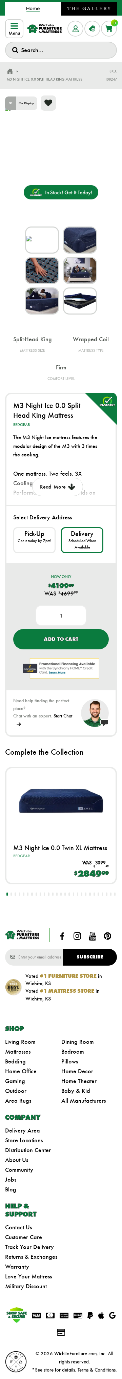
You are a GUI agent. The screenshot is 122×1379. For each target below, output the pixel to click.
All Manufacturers (83, 1100)
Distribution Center (28, 1150)
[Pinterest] (107, 936)
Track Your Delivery (29, 1247)
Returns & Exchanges (31, 1257)
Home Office (21, 1071)
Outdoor (15, 1091)
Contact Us (18, 1227)
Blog (10, 1189)
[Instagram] (77, 936)
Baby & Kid (75, 1091)
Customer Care (23, 1237)
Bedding (15, 1061)
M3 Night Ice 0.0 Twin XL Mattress (60, 848)
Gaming (15, 1081)
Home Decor (77, 1071)
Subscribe (90, 957)
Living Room (20, 1042)
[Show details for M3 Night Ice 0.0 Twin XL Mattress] (61, 801)
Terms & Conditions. (97, 1370)
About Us (16, 1160)
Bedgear (21, 424)
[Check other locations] (34, 540)
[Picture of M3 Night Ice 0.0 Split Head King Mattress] (42, 240)
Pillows (69, 1061)
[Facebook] (62, 936)
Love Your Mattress (28, 1276)
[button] (7, 894)
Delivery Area (22, 1130)
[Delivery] (82, 540)
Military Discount (26, 1286)
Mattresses (17, 1051)
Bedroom (72, 1051)
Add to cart (61, 639)
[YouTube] (92, 936)
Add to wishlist (48, 103)
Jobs (10, 1179)
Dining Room (77, 1042)
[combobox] (61, 50)
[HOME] (10, 71)
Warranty (17, 1266)
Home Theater (79, 1081)
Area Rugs (18, 1100)
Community (19, 1169)
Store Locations (24, 1140)
